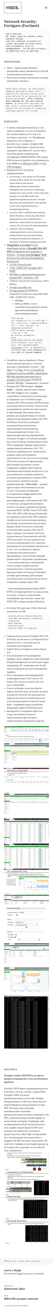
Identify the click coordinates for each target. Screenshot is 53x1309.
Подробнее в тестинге (19, 245)
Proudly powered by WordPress (16, 1306)
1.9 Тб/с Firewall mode (20, 264)
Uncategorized (34, 1261)
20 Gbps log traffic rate (21, 287)
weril (22, 1261)
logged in (21, 1273)
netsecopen (16, 347)
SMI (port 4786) (30, 163)
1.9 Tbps (19, 370)
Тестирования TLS (19, 290)
